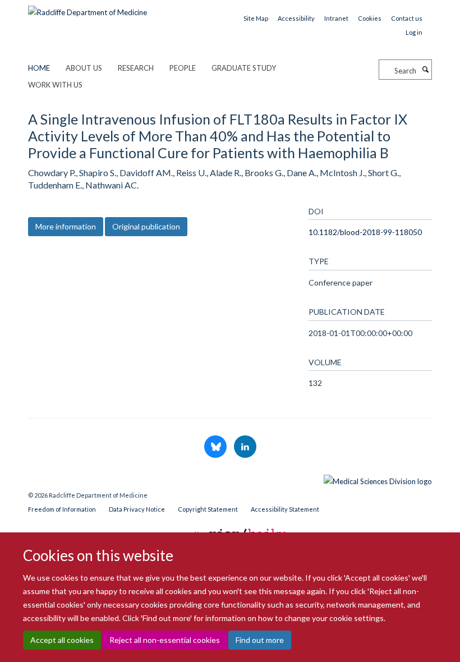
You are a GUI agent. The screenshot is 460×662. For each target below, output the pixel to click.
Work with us (55, 84)
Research (136, 67)
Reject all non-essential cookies (164, 640)
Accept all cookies (62, 640)
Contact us (406, 18)
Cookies (369, 18)
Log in (414, 32)
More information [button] (65, 226)
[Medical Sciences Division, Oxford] (230, 478)
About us (84, 67)
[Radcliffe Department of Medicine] (87, 8)
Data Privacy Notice (137, 509)
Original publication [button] (146, 226)
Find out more (260, 640)
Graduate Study (243, 67)
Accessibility (296, 18)
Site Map (255, 18)
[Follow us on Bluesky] (216, 447)
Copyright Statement (208, 509)
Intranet (336, 18)
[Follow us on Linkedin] (245, 447)
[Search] (425, 69)
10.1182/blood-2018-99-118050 (365, 232)
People (182, 67)
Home (39, 67)
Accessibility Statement (285, 509)
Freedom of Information (62, 509)
